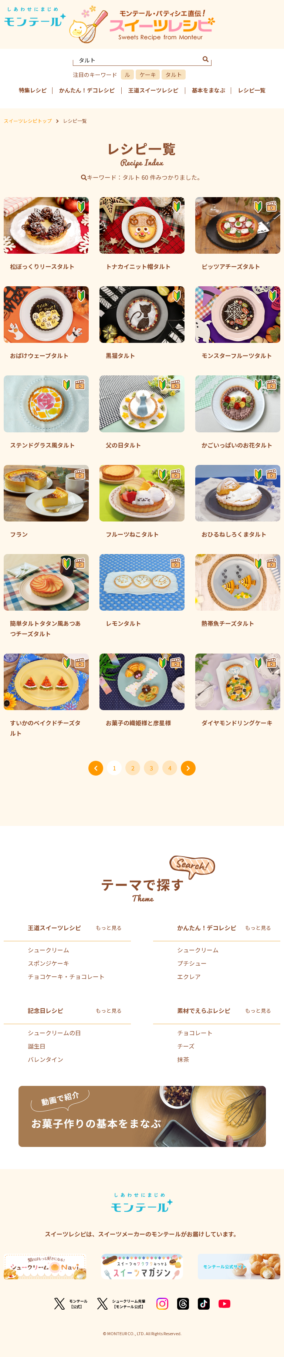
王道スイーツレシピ (153, 90)
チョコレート (195, 1032)
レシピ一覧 (252, 90)
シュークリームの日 (54, 1032)
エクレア (189, 976)
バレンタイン (45, 1059)
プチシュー (192, 963)
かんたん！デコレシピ (87, 90)
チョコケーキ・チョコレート (66, 976)
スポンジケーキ (48, 963)
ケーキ (147, 74)
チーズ (186, 1046)
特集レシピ (33, 90)
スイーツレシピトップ (28, 120)
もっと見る (109, 927)
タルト (173, 74)
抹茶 (183, 1059)
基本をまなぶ (208, 90)
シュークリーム (48, 949)
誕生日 (36, 1046)
